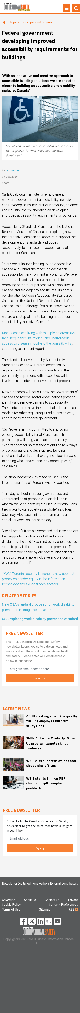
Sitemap (44, 909)
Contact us (52, 900)
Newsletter (9, 883)
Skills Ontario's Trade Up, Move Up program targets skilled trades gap (50, 743)
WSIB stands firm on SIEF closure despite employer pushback (46, 783)
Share (5, 182)
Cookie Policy (11, 904)
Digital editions (28, 883)
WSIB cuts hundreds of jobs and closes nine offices (51, 763)
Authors (44, 883)
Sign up (40, 848)
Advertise (8, 900)
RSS (72, 909)
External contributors (64, 883)
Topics (14, 22)
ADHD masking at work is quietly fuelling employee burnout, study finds (51, 721)
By (10, 170)
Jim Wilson (12, 170)
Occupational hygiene (37, 22)
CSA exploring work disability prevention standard (40, 619)
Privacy (73, 900)
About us (30, 900)
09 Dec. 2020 (10, 176)
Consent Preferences (63, 904)
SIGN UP (40, 678)
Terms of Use (11, 909)
